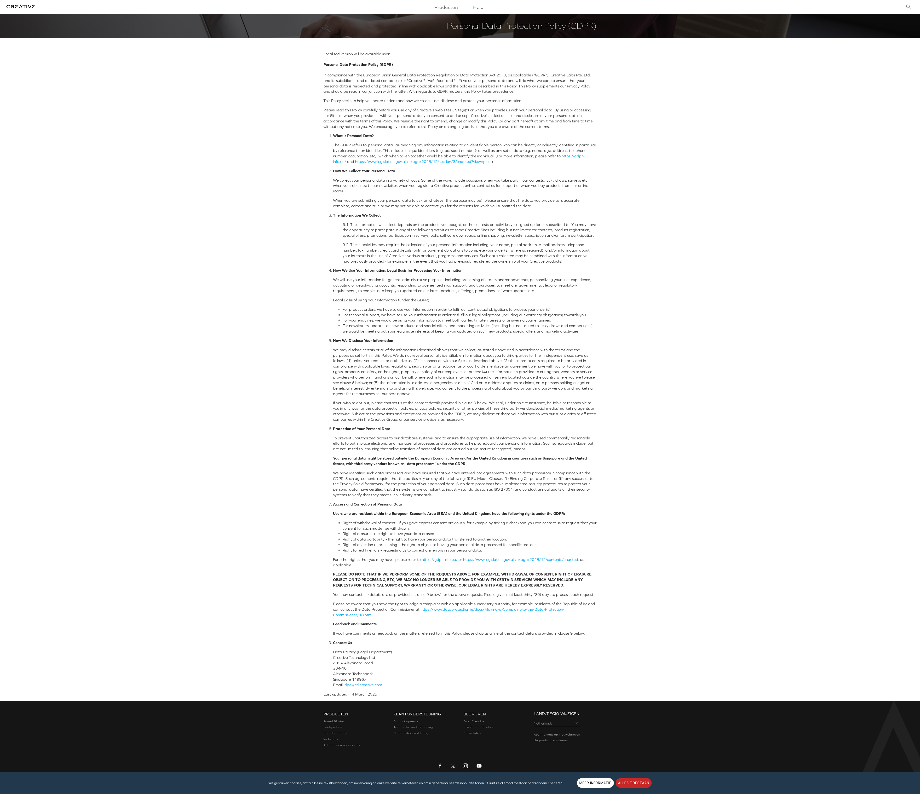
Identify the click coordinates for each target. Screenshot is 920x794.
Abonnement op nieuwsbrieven (557, 734)
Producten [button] (446, 7)
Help (478, 7)
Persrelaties (472, 733)
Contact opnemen (407, 721)
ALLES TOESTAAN (633, 783)
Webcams (330, 739)
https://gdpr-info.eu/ (440, 559)
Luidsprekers (333, 727)
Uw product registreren (551, 740)
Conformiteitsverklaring (411, 733)
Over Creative (474, 721)
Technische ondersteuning (413, 727)
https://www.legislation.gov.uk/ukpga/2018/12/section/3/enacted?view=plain (423, 161)
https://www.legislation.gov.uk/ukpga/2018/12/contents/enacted (520, 559)
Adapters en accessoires (341, 745)
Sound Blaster (333, 721)
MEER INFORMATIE (595, 783)
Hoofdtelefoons (335, 733)
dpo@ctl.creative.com (363, 685)
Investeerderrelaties (479, 727)
